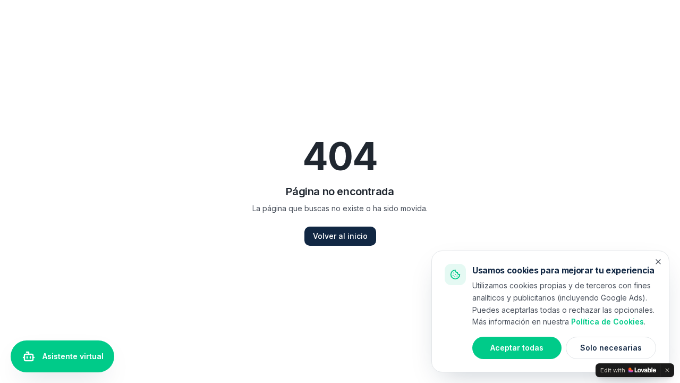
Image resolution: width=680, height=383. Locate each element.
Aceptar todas (516, 347)
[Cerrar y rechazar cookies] (658, 261)
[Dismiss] (667, 370)
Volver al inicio (340, 235)
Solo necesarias (611, 347)
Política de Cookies (607, 321)
